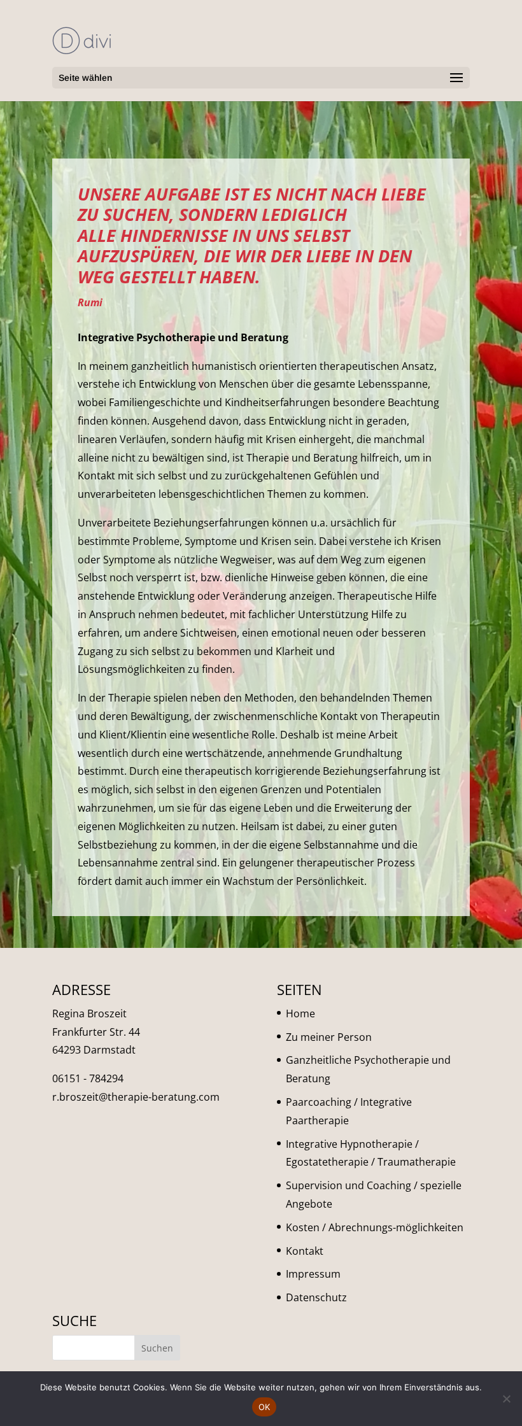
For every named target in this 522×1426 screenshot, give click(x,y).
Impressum (313, 1274)
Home (300, 1013)
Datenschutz (316, 1297)
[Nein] (506, 1398)
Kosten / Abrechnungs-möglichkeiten (374, 1227)
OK (264, 1407)
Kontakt (304, 1251)
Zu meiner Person (329, 1037)
